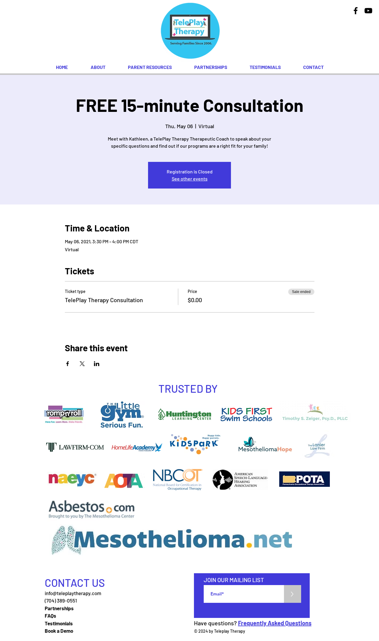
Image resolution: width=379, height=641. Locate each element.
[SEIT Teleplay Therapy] (368, 10)
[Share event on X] (82, 363)
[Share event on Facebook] (67, 363)
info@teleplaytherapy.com (73, 593)
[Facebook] (355, 10)
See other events (190, 178)
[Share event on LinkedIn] (96, 363)
